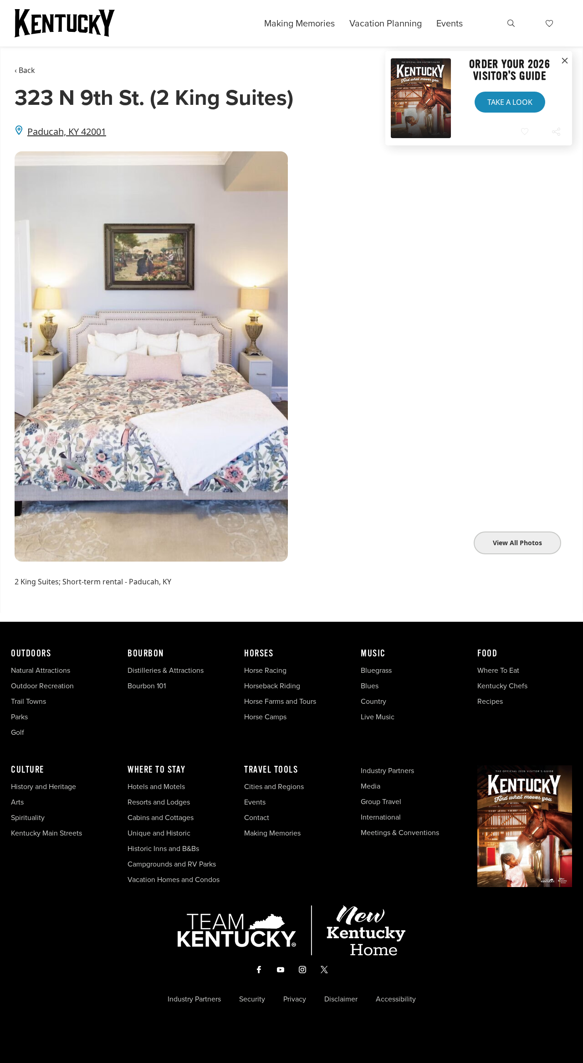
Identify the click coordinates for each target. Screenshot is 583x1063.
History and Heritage (44, 786)
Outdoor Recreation (42, 686)
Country (373, 701)
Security (252, 999)
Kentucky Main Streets (46, 833)
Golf (17, 732)
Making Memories (299, 23)
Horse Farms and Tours (280, 701)
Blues (369, 686)
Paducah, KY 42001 (66, 131)
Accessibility (396, 999)
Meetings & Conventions (400, 832)
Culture (27, 769)
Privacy (294, 999)
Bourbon (146, 653)
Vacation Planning (385, 23)
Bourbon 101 (147, 686)
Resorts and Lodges (159, 802)
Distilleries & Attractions (166, 670)
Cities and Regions (274, 786)
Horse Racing (265, 670)
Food (487, 653)
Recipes (491, 701)
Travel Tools (271, 769)
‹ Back (25, 70)
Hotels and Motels (156, 786)
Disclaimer (341, 999)
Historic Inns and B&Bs (163, 848)
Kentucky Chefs (502, 686)
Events (449, 23)
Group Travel (381, 801)
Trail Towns (28, 701)
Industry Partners (387, 770)
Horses (258, 653)
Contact (256, 817)
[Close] (565, 61)
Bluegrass (376, 670)
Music (373, 653)
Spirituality (28, 817)
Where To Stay (157, 769)
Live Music (377, 717)
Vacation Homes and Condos (174, 879)
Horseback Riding (272, 686)
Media (370, 786)
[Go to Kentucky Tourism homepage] (65, 23)
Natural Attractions (40, 670)
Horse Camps (265, 717)
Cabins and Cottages (161, 817)
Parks (19, 717)
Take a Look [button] (509, 102)
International (381, 817)
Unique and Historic (159, 833)
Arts (17, 802)
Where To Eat (498, 670)
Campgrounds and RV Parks (172, 864)
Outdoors (31, 653)
